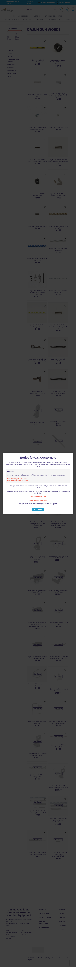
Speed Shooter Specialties (38, 500)
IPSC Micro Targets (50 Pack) (17, 481)
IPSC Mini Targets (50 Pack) (17, 479)
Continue (38, 509)
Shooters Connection (38, 496)
